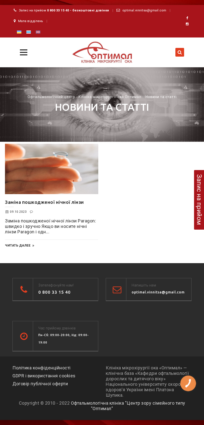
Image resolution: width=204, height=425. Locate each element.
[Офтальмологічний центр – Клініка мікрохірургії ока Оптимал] (102, 52)
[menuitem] (19, 31)
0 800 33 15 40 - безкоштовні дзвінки (78, 10)
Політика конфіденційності (41, 367)
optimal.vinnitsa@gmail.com (144, 10)
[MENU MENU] (23, 51)
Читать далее (17, 245)
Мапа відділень (30, 21)
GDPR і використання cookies (44, 375)
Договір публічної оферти (40, 383)
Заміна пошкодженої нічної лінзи (44, 202)
